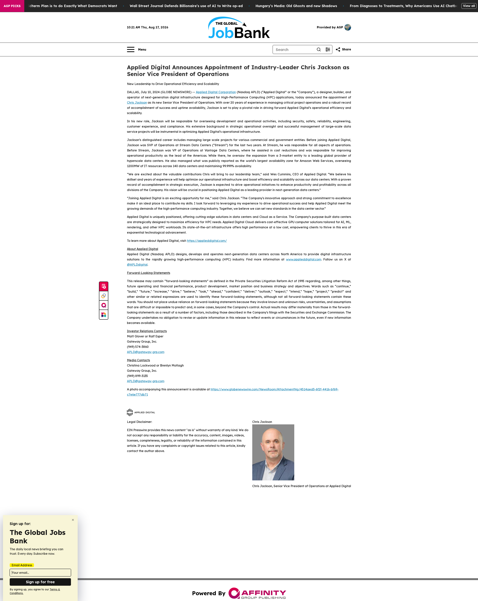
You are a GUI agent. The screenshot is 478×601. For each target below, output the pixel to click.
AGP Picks (12, 6)
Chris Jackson (137, 102)
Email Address (22, 565)
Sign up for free (40, 582)
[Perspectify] (103, 296)
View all (469, 6)
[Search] (318, 49)
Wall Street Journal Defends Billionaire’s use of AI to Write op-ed (186, 6)
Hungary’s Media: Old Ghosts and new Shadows (296, 6)
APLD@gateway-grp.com (145, 352)
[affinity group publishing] (103, 305)
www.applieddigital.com (303, 259)
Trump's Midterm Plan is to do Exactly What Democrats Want (64, 6)
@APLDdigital (137, 264)
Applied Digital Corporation (216, 92)
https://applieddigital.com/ (207, 241)
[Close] (73, 520)
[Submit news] (103, 286)
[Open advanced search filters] (327, 49)
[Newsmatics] (103, 314)
